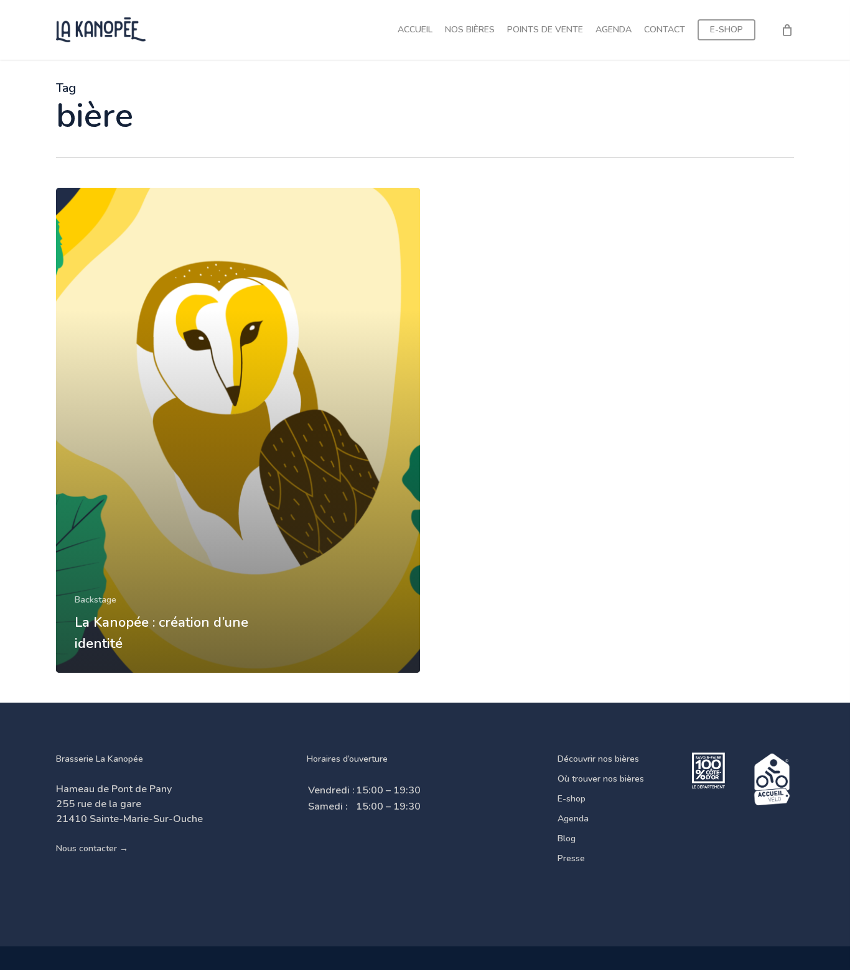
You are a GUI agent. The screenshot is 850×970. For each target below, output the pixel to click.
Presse (571, 858)
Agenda (573, 818)
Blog (567, 838)
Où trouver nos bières (601, 779)
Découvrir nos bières (598, 759)
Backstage (95, 600)
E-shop (572, 799)
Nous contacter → (92, 848)
